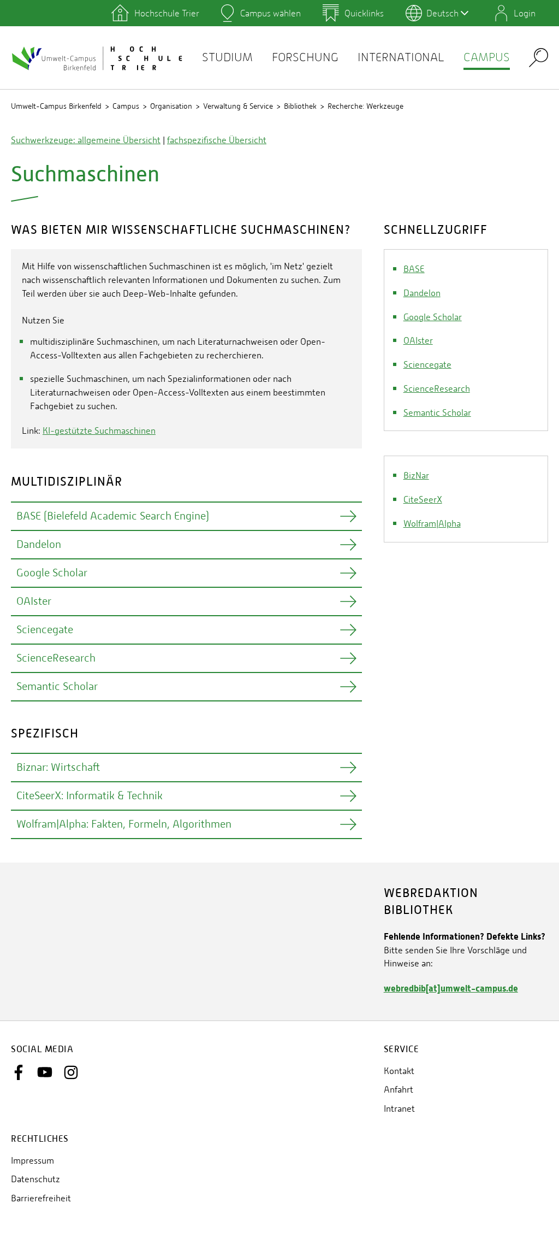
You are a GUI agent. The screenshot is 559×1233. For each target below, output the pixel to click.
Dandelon (38, 544)
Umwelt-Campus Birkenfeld (56, 106)
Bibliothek (300, 106)
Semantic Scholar (57, 686)
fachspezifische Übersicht (216, 140)
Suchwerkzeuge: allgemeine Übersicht (85, 140)
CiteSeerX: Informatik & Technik (89, 795)
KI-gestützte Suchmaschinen (99, 431)
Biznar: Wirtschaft (58, 767)
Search (538, 57)
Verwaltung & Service (238, 106)
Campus (486, 57)
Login (525, 13)
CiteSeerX (422, 499)
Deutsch (442, 13)
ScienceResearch (56, 658)
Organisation (171, 106)
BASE (414, 269)
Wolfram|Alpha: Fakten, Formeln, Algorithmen (123, 824)
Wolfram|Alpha (432, 523)
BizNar (416, 475)
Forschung (305, 57)
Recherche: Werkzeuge (365, 106)
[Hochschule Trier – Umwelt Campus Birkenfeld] (98, 58)
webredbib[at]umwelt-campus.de (451, 988)
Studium (227, 57)
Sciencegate (44, 629)
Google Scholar (51, 573)
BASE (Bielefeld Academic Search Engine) (112, 516)
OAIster (33, 601)
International (401, 57)
